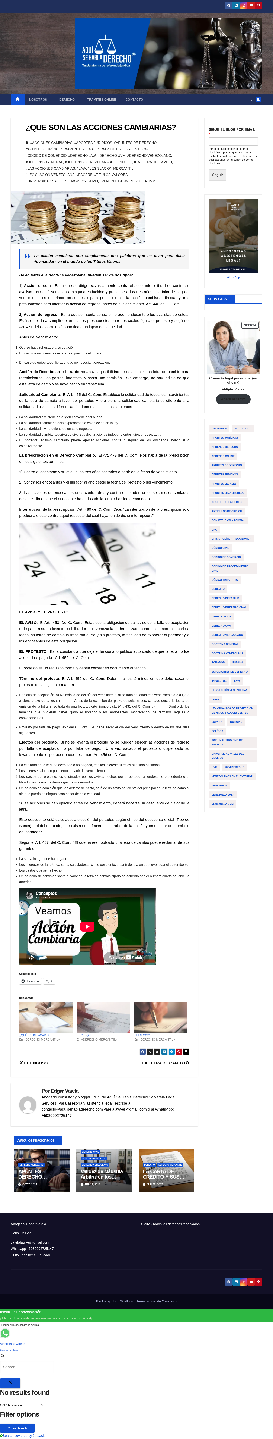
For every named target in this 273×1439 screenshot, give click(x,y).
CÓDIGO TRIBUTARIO (225, 579)
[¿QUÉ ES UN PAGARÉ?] (46, 1017)
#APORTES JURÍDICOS (93, 143)
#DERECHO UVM (111, 155)
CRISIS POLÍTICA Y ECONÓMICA (231, 538)
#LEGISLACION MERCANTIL (110, 168)
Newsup (151, 1301)
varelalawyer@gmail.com (30, 1242)
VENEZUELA (219, 785)
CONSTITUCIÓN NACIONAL (228, 520)
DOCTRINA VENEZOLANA (228, 653)
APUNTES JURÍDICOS (225, 474)
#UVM (93, 181)
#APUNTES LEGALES (82, 149)
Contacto (134, 99)
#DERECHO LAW (82, 155)
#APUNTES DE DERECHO (135, 143)
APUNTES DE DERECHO (227, 465)
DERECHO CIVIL (90, 1152)
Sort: (3, 1405)
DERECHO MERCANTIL (31, 1165)
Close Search (17, 1428)
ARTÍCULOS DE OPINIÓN (227, 511)
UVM (214, 767)
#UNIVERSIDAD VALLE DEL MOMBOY (56, 181)
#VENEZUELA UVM (139, 181)
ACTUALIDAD (242, 428)
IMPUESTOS (219, 680)
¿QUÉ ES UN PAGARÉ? (34, 1035)
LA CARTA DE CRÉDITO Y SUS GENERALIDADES (163, 1177)
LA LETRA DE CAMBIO (163, 1063)
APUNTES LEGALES (224, 483)
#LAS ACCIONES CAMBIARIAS (50, 168)
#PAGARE (84, 175)
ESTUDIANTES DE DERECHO (230, 671)
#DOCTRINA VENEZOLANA (87, 162)
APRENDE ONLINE (223, 456)
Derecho (67, 99)
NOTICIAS (236, 721)
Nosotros (38, 99)
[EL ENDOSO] (161, 1017)
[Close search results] (10, 1383)
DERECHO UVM (221, 625)
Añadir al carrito (233, 399)
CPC (214, 529)
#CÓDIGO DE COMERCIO (46, 155)
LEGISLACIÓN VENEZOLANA (229, 690)
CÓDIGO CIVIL (220, 548)
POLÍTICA (217, 731)
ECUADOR (218, 662)
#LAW (81, 168)
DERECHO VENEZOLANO (95, 1165)
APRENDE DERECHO (225, 446)
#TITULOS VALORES (111, 175)
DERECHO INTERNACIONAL (229, 607)
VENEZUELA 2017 (223, 794)
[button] (250, 99)
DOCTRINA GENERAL (225, 644)
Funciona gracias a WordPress (115, 1301)
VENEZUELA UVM (223, 804)
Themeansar (169, 1301)
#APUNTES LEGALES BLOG (125, 149)
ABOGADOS (219, 428)
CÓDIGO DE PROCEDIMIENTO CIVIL (230, 568)
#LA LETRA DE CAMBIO (153, 162)
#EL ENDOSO (121, 162)
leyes (215, 699)
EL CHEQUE (84, 1035)
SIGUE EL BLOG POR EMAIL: (232, 132)
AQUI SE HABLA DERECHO (228, 502)
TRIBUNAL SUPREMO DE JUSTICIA (227, 742)
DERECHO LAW (221, 616)
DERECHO (149, 1165)
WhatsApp (233, 277)
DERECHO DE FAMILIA (226, 598)
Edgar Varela (64, 1091)
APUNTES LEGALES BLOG (228, 492)
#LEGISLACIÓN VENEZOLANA (50, 175)
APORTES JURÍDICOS (225, 437)
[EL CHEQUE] (103, 1017)
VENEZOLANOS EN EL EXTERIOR (232, 776)
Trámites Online (101, 99)
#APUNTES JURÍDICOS (45, 149)
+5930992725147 (40, 1249)
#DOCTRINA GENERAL (44, 162)
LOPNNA (217, 721)
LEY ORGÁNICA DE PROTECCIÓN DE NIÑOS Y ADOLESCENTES (232, 710)
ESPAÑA (237, 662)
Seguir (217, 175)
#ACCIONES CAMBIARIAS (51, 143)
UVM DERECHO (234, 767)
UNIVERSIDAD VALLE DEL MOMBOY (228, 756)
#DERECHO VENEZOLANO (149, 155)
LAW (237, 680)
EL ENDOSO (142, 1035)
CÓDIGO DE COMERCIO (226, 557)
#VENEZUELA (111, 181)
